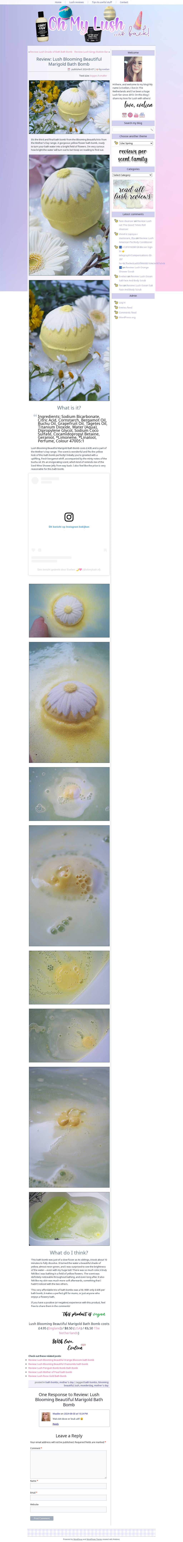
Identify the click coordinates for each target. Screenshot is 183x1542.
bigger (93, 75)
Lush (77, 1385)
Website (34, 1504)
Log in (122, 302)
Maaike (56, 1413)
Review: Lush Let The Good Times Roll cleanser (135, 225)
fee (121, 285)
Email (33, 1492)
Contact (124, 2)
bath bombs (90, 1382)
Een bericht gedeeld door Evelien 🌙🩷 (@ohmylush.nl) (69, 569)
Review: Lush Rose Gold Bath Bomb (47, 1376)
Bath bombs (52, 1382)
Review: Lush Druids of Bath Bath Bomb (51, 51)
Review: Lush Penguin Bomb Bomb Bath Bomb (53, 1368)
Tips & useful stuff (102, 2)
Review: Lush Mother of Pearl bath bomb (50, 1372)
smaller (103, 75)
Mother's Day (67, 1382)
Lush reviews (77, 2)
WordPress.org (127, 317)
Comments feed (127, 312)
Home (58, 2)
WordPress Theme (94, 1539)
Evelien (105, 69)
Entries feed (125, 307)
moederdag (86, 1385)
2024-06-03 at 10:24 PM (76, 1413)
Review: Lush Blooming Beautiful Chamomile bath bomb (58, 1364)
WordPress (77, 1539)
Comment (36, 1448)
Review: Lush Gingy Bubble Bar (91, 51)
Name (34, 1480)
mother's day (101, 1385)
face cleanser (126, 221)
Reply (56, 1424)
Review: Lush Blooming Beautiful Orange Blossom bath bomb (61, 1359)
